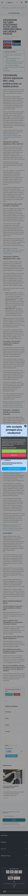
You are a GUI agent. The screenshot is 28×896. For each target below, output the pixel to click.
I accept (14, 451)
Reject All (14, 455)
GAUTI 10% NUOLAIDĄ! (14, 468)
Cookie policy (4, 447)
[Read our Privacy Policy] (25, 463)
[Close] (25, 426)
